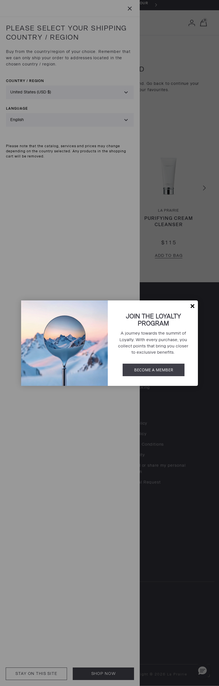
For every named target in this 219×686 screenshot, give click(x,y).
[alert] (109, 343)
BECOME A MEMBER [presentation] (153, 369)
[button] (192, 306)
